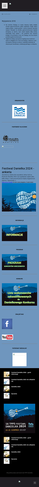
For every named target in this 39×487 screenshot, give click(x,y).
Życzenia (14, 394)
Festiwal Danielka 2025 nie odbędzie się (23, 380)
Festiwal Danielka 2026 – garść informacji (21, 373)
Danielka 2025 (15, 386)
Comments (34, 14)
